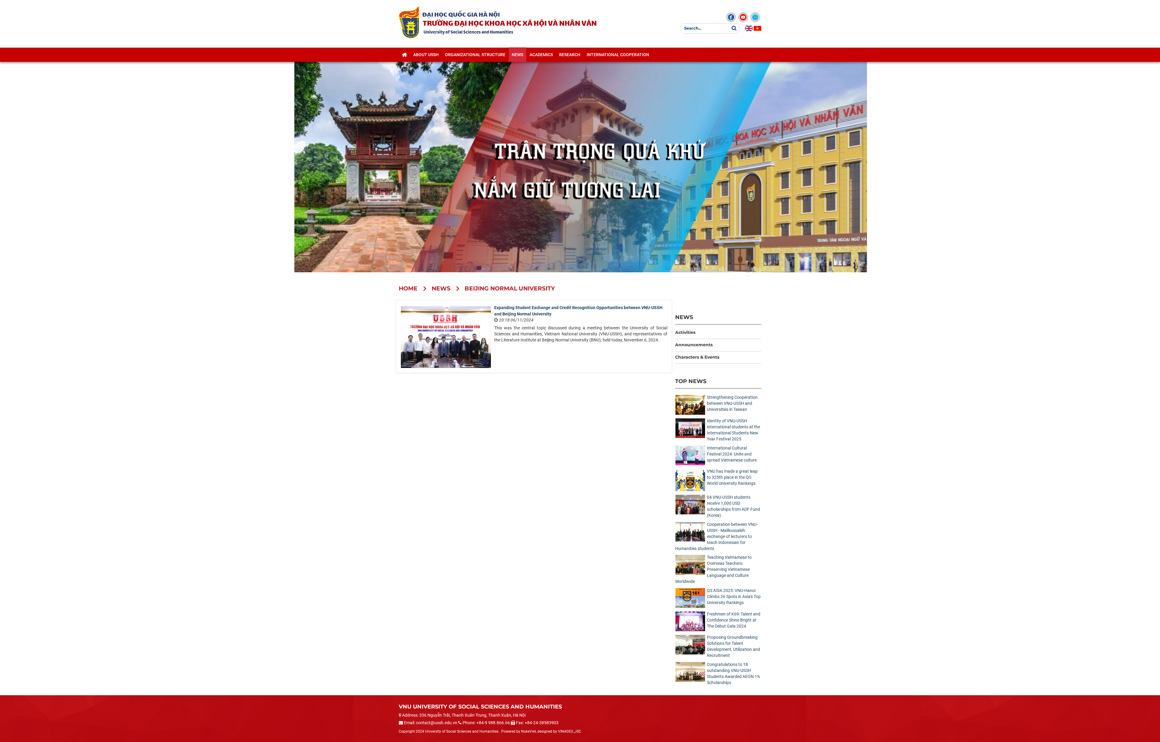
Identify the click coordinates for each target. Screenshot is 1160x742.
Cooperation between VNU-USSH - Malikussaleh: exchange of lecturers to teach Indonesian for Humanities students (716, 536)
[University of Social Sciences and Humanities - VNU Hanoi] (409, 22)
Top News (690, 381)
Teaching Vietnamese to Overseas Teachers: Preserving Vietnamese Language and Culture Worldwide (713, 569)
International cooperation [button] (618, 54)
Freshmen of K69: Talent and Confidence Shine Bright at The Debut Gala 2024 (733, 620)
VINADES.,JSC (569, 731)
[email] (755, 17)
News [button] (517, 54)
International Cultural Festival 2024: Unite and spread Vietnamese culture (732, 454)
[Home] (404, 54)
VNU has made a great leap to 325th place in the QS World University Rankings (732, 477)
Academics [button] (541, 54)
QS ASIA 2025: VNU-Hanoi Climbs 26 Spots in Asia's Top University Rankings (734, 596)
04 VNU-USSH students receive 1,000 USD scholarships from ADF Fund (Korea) (733, 506)
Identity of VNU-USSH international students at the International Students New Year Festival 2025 (733, 429)
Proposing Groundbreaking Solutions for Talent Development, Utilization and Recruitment (733, 646)
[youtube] (743, 17)
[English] (749, 28)
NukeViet (528, 731)
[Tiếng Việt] (757, 28)
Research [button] (569, 54)
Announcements (694, 344)
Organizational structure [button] (475, 54)
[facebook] (731, 17)
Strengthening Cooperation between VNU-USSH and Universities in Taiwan (732, 403)
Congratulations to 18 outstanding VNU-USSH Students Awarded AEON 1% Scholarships (733, 673)
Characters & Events (697, 357)
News (684, 317)
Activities (685, 332)
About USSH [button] (426, 54)
